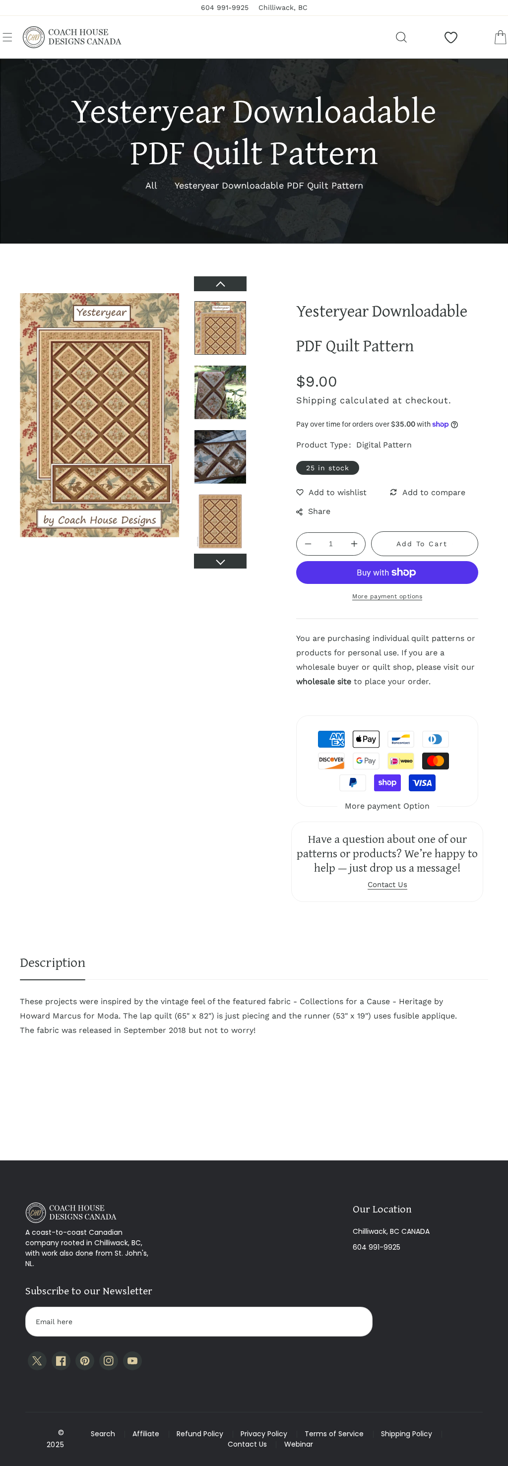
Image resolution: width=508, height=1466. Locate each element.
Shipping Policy (406, 1434)
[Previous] (220, 283)
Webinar (298, 1444)
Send (355, 1322)
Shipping (316, 400)
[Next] (220, 561)
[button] (7, 37)
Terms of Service (334, 1434)
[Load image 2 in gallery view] (220, 392)
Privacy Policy (264, 1434)
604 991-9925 (376, 1247)
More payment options (387, 596)
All (151, 185)
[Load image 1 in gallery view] (220, 328)
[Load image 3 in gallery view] (220, 457)
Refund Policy (200, 1434)
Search (103, 1434)
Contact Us (247, 1444)
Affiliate (145, 1434)
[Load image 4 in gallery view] (220, 521)
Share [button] (319, 511)
